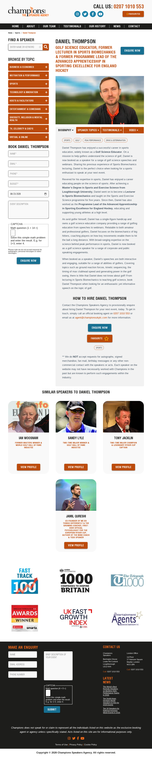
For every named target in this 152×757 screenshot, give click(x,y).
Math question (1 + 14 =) (24, 228)
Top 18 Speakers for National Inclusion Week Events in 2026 (111, 711)
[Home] (28, 11)
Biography (65, 130)
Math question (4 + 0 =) (56, 688)
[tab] (66, 130)
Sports (17, 33)
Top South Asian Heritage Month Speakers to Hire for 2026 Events (111, 702)
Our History (97, 26)
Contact (134, 26)
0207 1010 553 (129, 6)
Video (133, 130)
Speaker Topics (88, 130)
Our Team (49, 26)
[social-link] (69, 738)
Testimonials (72, 26)
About (31, 26)
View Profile (29, 467)
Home (15, 26)
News (117, 26)
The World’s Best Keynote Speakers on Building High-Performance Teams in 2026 (111, 691)
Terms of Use (61, 744)
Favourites (134, 14)
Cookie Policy (90, 744)
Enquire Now (132, 50)
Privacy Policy (75, 744)
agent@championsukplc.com (91, 317)
